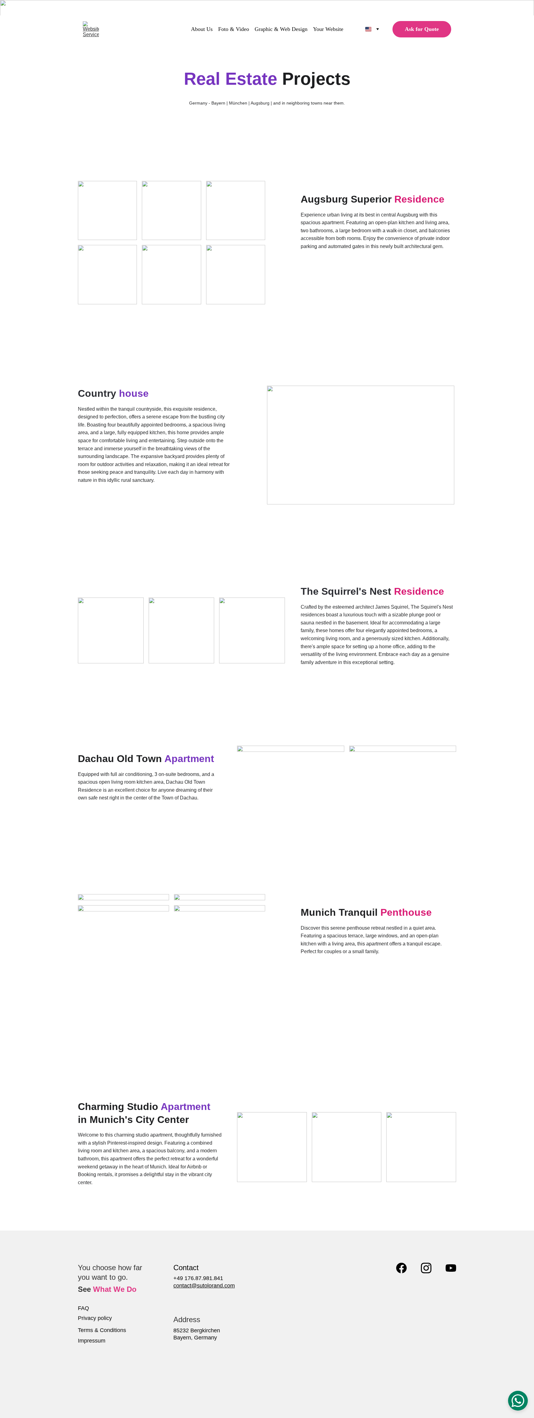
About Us (202, 29)
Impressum (91, 1341)
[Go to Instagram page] (426, 1268)
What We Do (115, 1289)
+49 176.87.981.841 (198, 1278)
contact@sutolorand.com (204, 1286)
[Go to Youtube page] (451, 1268)
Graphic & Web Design (281, 29)
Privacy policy (95, 1318)
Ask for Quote (422, 29)
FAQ (83, 1308)
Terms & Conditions (102, 1330)
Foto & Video (233, 29)
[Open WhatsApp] (518, 1401)
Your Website (328, 29)
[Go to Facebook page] (401, 1268)
